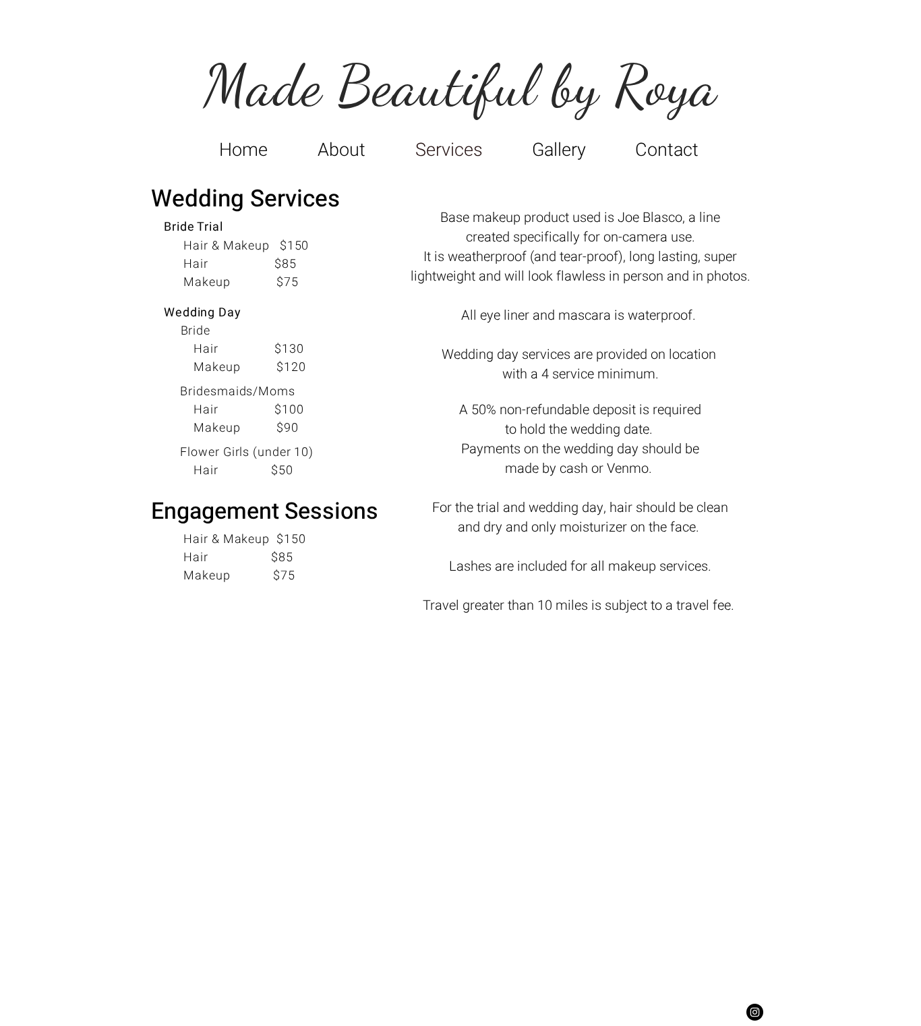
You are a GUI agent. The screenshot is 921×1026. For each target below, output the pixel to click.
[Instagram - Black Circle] (754, 1012)
